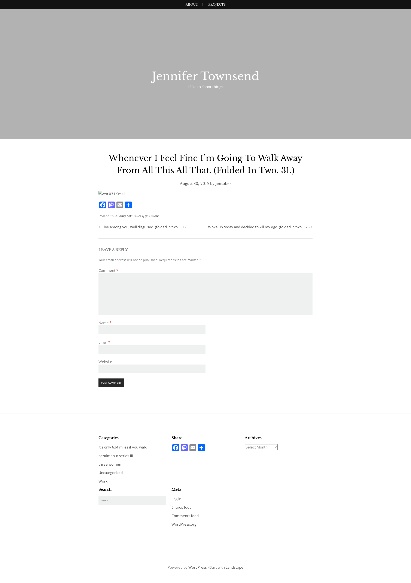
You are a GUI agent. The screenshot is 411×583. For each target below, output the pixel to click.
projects (217, 4)
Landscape (234, 567)
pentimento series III (115, 455)
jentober (223, 183)
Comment (108, 270)
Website (105, 361)
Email (104, 342)
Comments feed (185, 515)
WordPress (197, 567)
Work (102, 481)
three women (109, 464)
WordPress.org (183, 524)
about (192, 4)
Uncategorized (110, 472)
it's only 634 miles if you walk (137, 216)
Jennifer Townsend (205, 76)
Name (105, 322)
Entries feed (181, 507)
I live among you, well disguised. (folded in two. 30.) (143, 226)
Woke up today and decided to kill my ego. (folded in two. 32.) (259, 226)
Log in (176, 498)
